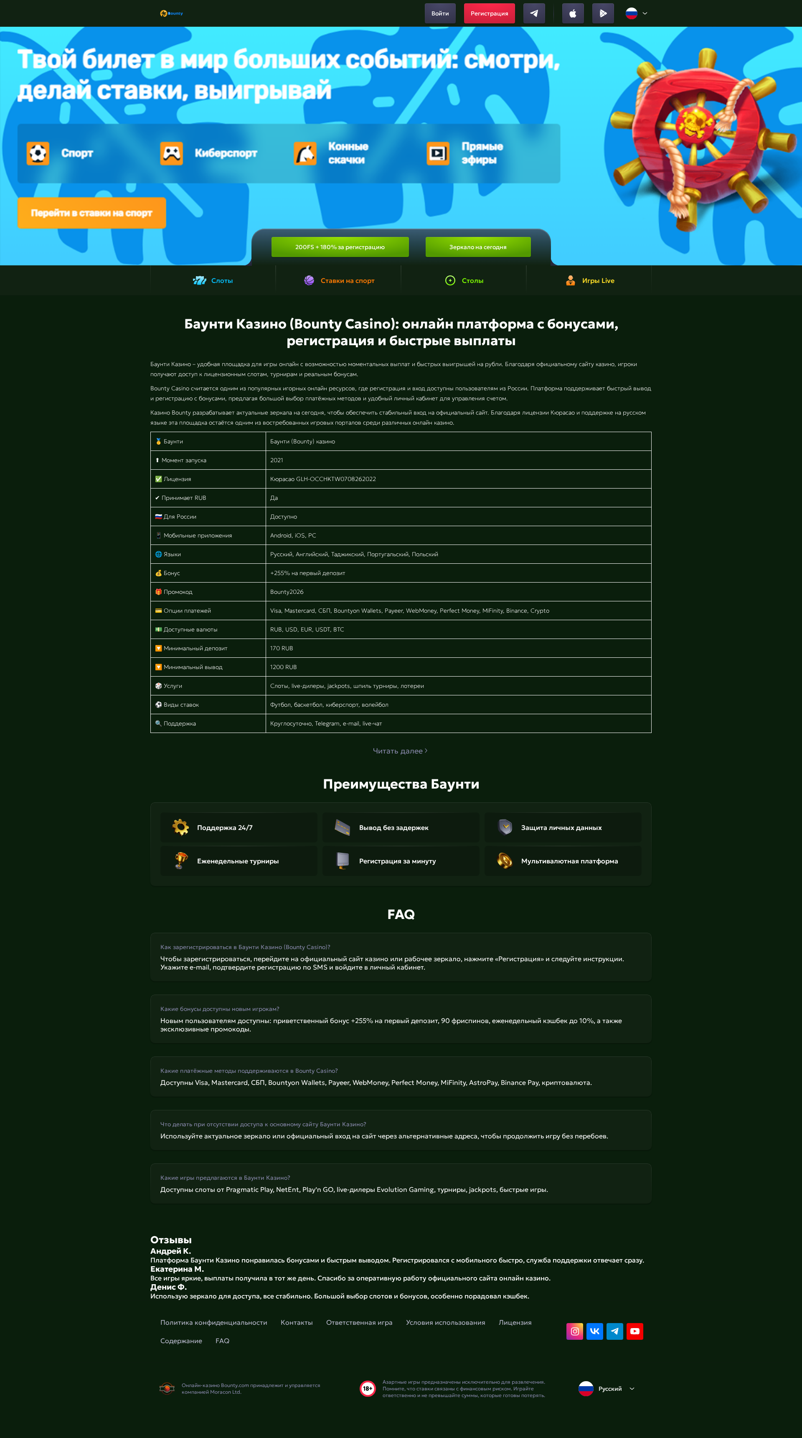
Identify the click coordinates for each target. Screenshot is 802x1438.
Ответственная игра (359, 1322)
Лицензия (515, 1322)
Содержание (181, 1340)
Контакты (297, 1322)
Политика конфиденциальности (213, 1322)
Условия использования (445, 1322)
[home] (171, 13)
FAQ (222, 1340)
